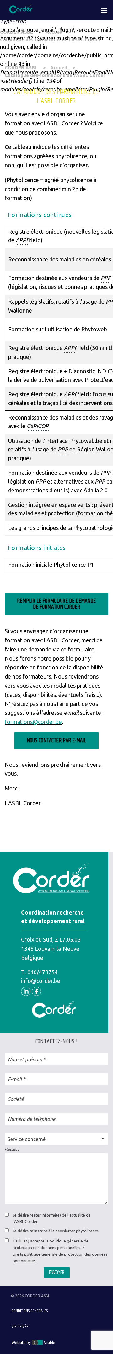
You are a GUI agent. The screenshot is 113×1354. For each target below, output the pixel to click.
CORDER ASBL (16, 32)
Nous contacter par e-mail (56, 740)
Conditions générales (30, 1310)
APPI (22, 240)
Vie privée (20, 1326)
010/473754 (42, 972)
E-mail (15, 1079)
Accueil (54, 32)
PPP (106, 278)
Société (16, 1099)
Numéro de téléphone (31, 1119)
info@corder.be (40, 981)
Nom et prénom (25, 1059)
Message (12, 1149)
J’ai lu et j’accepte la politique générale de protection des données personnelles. (51, 1244)
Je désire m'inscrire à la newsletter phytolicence (56, 1231)
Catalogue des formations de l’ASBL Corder (50, 39)
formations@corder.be (33, 722)
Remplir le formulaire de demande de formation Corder (56, 603)
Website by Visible (33, 1342)
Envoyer (56, 1272)
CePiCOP (38, 426)
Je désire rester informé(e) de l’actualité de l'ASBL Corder (52, 1218)
